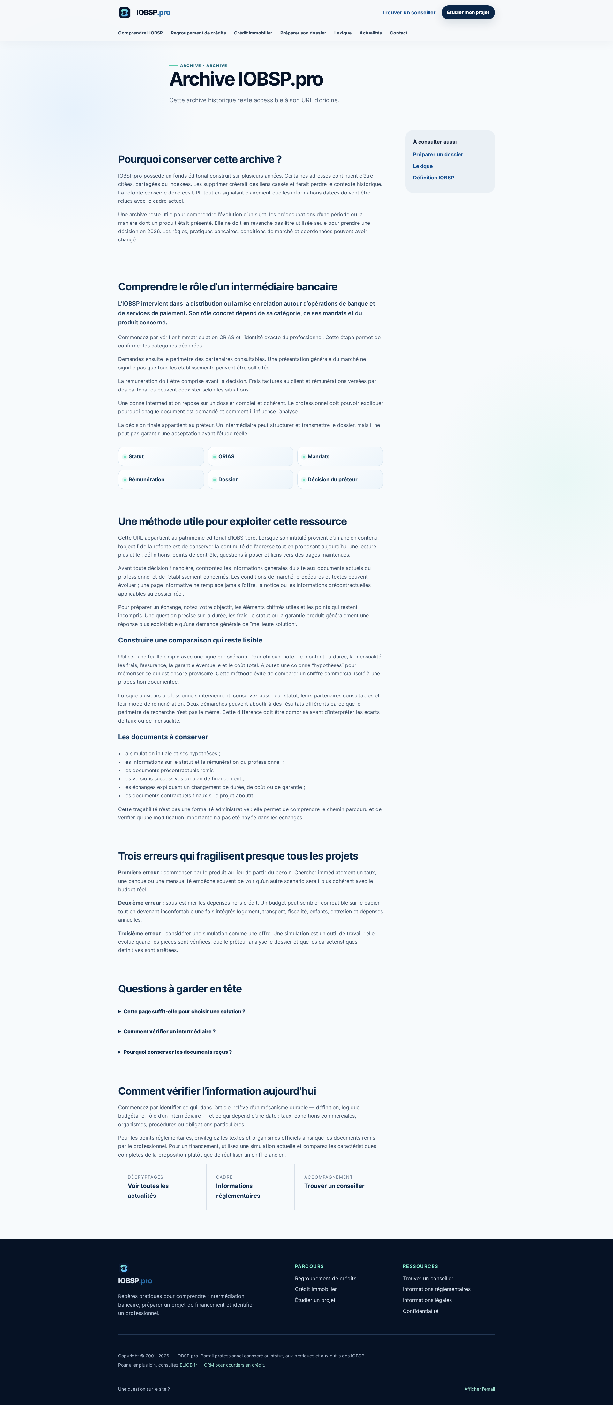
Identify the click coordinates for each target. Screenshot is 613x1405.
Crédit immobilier (253, 32)
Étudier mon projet (468, 12)
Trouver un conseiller (409, 12)
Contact (398, 32)
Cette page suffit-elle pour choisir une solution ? (184, 1011)
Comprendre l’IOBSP (140, 32)
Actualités (370, 32)
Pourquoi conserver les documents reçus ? (178, 1052)
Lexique (343, 32)
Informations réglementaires (437, 1289)
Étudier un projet (315, 1300)
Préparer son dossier (303, 32)
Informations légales (427, 1300)
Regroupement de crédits (198, 32)
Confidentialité (420, 1311)
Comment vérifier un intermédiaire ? (170, 1031)
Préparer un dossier (438, 154)
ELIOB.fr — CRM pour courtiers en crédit (222, 1365)
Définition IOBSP (433, 177)
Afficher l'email (480, 1389)
